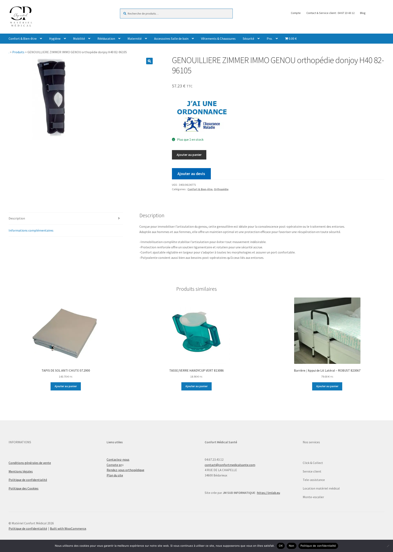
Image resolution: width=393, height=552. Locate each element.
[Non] (388, 546)
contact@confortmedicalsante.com (230, 465)
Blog (363, 13)
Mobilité (79, 38)
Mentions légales (21, 471)
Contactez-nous (118, 459)
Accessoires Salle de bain (171, 38)
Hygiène (55, 38)
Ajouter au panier (189, 155)
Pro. (269, 38)
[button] (149, 61)
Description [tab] (17, 218)
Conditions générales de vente (30, 463)
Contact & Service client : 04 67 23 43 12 (330, 13)
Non (291, 545)
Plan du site (115, 475)
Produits (18, 52)
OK (281, 545)
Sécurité (248, 38)
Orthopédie (221, 189)
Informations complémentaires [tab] (31, 230)
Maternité (135, 38)
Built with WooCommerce (68, 528)
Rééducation (106, 38)
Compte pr (114, 465)
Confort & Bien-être (23, 38)
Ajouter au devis (191, 173)
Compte (296, 13)
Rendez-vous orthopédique (125, 470)
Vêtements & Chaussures (218, 38)
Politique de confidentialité (28, 480)
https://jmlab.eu (268, 493)
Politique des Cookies (23, 488)
